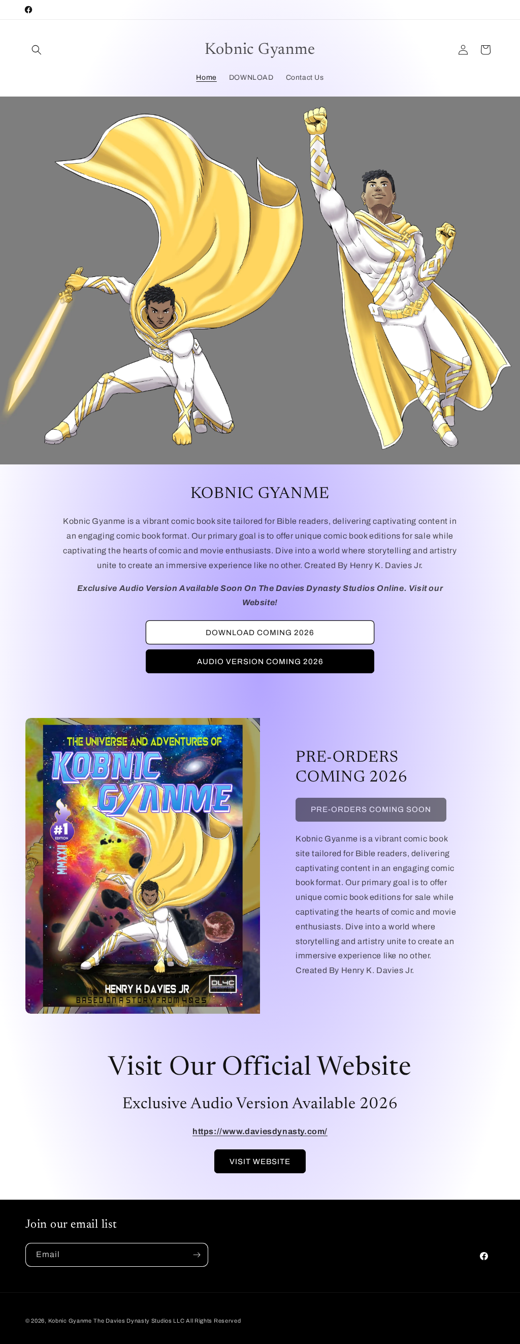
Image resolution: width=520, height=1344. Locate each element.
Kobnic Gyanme (70, 1321)
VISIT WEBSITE (260, 1162)
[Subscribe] (196, 1255)
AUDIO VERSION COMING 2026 (260, 662)
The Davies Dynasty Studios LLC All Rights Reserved (167, 1321)
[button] (36, 50)
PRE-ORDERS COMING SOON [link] (371, 809)
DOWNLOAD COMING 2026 (260, 633)
